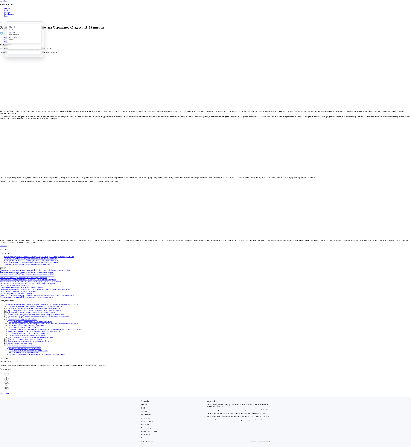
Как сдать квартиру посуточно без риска (23, 345)
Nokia (6, 10)
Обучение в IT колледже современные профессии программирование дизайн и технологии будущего (37, 295)
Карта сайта (4, 393)
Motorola (7, 8)
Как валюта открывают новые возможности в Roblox (28, 351)
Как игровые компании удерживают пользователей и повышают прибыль (31, 262)
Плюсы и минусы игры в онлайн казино (23, 353)
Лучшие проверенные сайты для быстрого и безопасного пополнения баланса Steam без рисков (35, 289)
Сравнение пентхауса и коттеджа (20, 343)
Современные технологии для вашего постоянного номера (21, 287)
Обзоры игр (145, 424)
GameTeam (4, 1)
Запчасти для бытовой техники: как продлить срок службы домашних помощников (30, 282)
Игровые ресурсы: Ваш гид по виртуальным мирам (26, 335)
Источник (3, 246)
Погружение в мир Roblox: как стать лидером (24, 347)
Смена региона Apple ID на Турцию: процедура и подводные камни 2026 (31, 261)
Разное (6, 16)
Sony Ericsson (9, 14)
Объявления (145, 434)
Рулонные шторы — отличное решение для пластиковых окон (30, 337)
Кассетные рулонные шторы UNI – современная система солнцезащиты (26, 297)
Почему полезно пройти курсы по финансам (25, 349)
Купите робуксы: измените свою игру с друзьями (18, 291)
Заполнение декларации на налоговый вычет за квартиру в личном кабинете (37, 354)
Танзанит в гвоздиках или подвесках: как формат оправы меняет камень (30, 259)
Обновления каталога (149, 431)
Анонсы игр (145, 418)
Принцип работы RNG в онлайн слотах (14, 285)
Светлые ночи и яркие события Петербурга (16, 293)
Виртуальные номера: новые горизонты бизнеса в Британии (30, 341)
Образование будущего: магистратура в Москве (25, 339)
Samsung (7, 12)
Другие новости (147, 421)
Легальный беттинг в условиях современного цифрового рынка (27, 264)
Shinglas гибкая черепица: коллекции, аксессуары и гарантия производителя (28, 280)
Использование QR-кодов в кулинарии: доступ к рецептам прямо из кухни (27, 283)
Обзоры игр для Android (150, 428)
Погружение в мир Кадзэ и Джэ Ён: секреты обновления (28, 333)
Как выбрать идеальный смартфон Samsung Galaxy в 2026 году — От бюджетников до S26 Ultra (39, 257)
